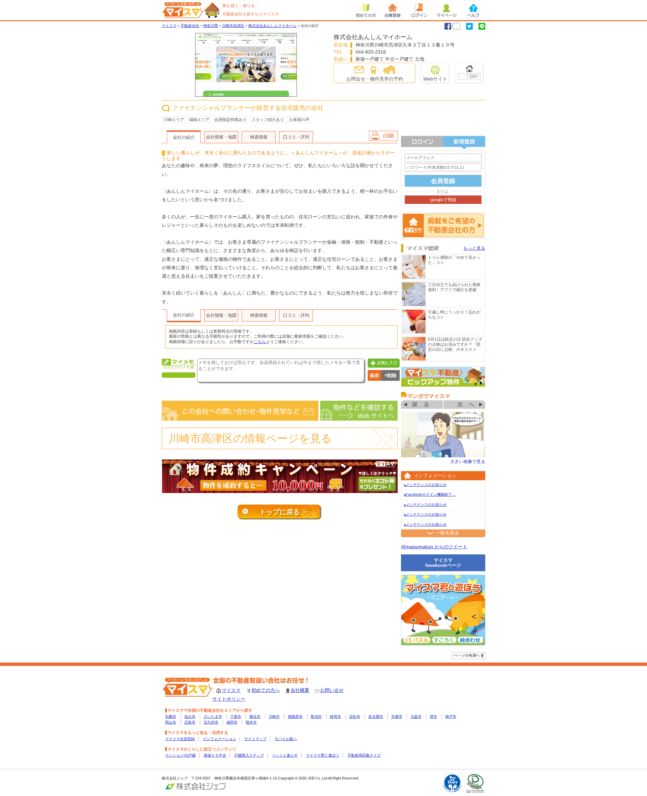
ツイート (469, 26)
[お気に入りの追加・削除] (469, 73)
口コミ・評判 (296, 137)
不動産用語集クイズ (364, 755)
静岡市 (335, 716)
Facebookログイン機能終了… (430, 494)
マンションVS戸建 (180, 755)
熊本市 (251, 722)
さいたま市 (213, 716)
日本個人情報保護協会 (475, 783)
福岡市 (232, 722)
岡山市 (170, 722)
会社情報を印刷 (383, 136)
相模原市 (295, 716)
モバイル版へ (286, 739)
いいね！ (447, 26)
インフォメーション (219, 739)
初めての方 (365, 10)
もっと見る (474, 248)
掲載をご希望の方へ (443, 225)
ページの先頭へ (468, 655)
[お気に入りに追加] (383, 362)
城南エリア (199, 119)
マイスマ (231, 690)
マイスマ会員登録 (180, 739)
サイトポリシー (228, 699)
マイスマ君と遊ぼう (322, 755)
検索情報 (259, 137)
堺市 (433, 716)
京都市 (396, 716)
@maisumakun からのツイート (434, 546)
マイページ (446, 10)
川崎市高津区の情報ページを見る (250, 438)
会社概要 (299, 690)
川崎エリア (174, 119)
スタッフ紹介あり (268, 119)
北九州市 (211, 722)
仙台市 (189, 716)
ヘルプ (473, 10)
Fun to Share (452, 783)
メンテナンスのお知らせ (425, 485)
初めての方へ (265, 690)
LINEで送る (482, 26)
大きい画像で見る (467, 461)
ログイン (419, 10)
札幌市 (170, 716)
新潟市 (316, 716)
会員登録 (392, 10)
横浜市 (254, 716)
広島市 (189, 722)
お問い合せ (332, 690)
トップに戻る (279, 512)
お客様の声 (299, 119)
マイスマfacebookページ (443, 562)
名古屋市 (375, 716)
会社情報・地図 (221, 137)
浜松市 (354, 716)
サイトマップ (255, 739)
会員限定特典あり (230, 119)
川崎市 (274, 716)
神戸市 (450, 716)
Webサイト (435, 79)
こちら (260, 341)
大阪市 (416, 716)
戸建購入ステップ (249, 755)
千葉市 (235, 716)
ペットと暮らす (285, 755)
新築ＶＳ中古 (215, 755)
